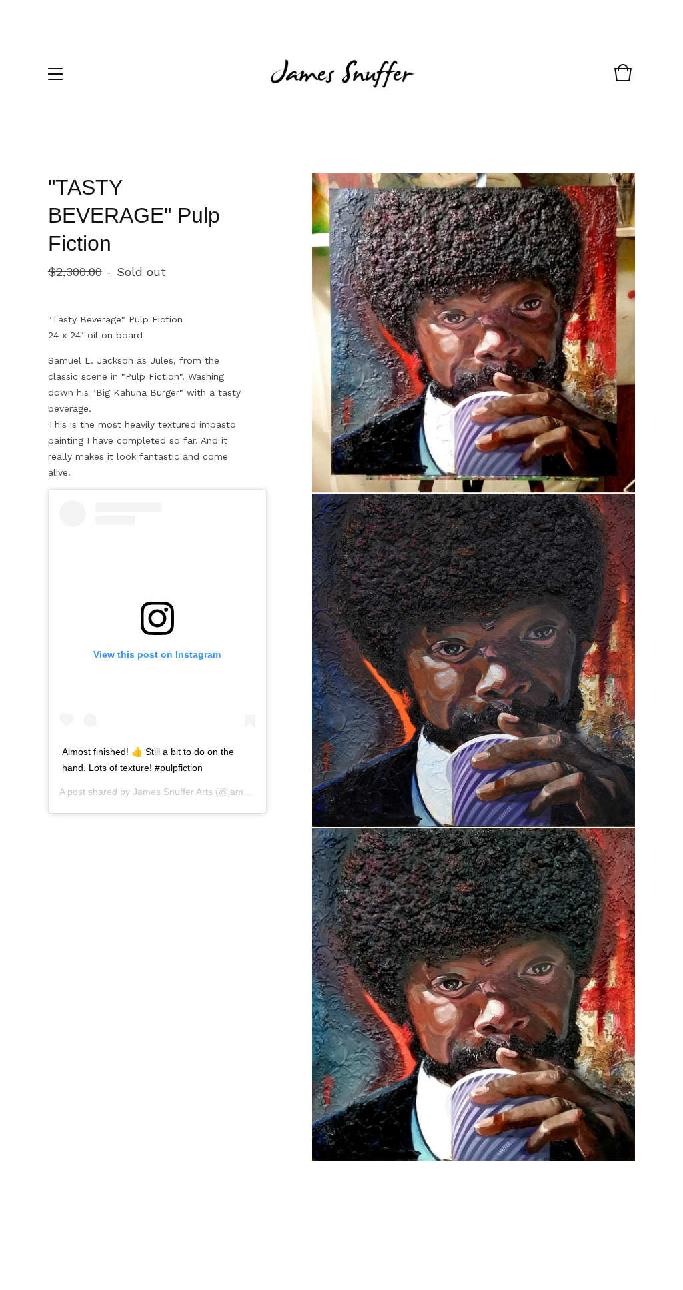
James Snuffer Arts (173, 791)
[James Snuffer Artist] (341, 73)
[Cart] (623, 79)
